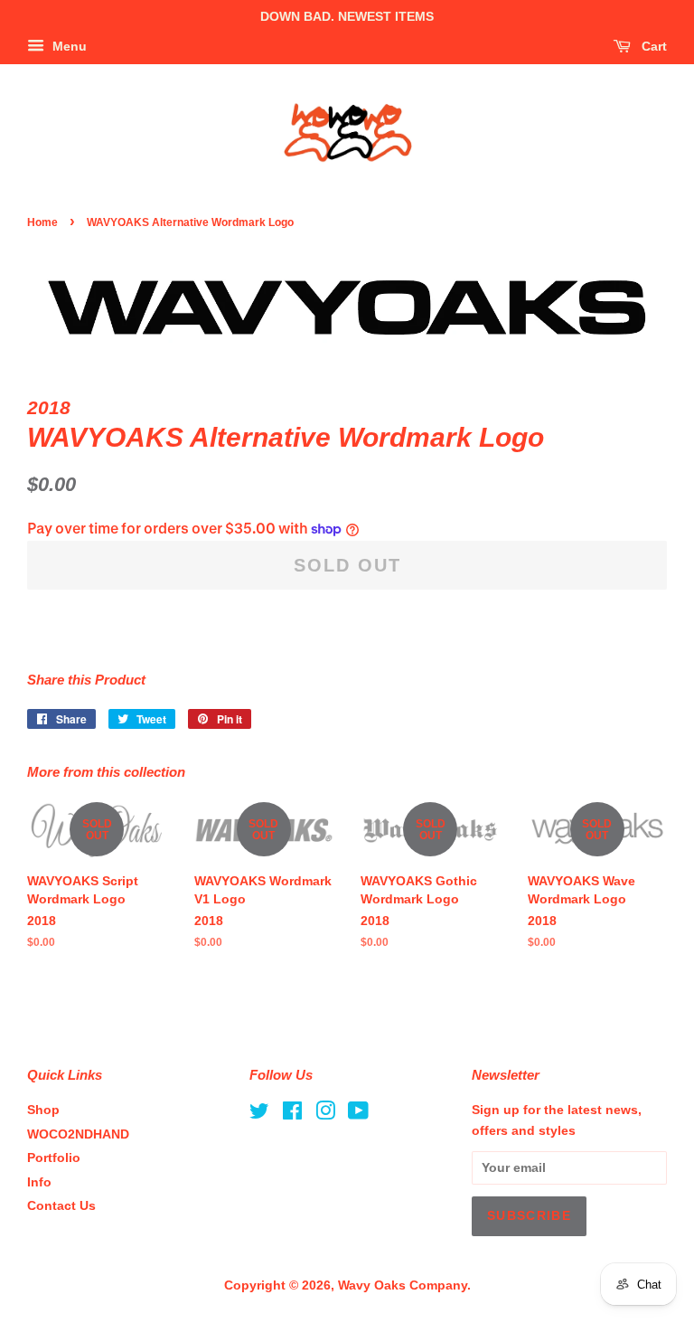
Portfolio (53, 1158)
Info (39, 1182)
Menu (68, 46)
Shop (43, 1110)
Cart (652, 46)
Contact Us (61, 1206)
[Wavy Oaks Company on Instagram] (325, 1114)
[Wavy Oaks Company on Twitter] (259, 1114)
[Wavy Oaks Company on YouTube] (358, 1114)
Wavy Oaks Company (402, 1285)
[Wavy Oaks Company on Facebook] (292, 1114)
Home (42, 222)
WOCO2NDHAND (78, 1134)
